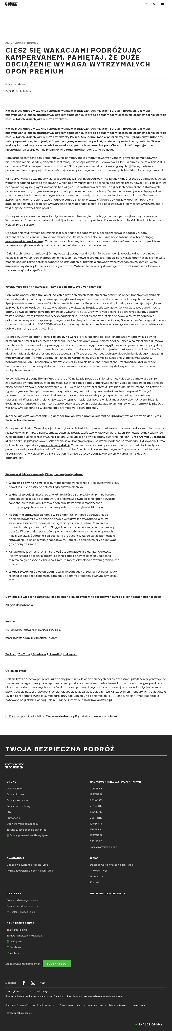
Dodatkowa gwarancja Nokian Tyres (27, 864)
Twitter (10, 654)
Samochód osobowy (18, 806)
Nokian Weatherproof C (54, 378)
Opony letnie (14, 788)
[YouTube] (42, 983)
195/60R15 (96, 823)
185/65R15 (96, 811)
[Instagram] (33, 983)
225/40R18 (96, 800)
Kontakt (94, 882)
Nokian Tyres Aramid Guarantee (142, 436)
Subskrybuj (57, 963)
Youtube (15, 953)
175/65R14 (96, 829)
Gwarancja (16, 858)
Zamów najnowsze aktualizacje (24, 935)
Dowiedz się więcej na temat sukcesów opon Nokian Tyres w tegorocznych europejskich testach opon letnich (83, 596)
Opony (12, 781)
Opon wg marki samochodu (22, 823)
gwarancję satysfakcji (54, 445)
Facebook (39, 654)
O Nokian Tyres (99, 870)
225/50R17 (96, 841)
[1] (129, 166)
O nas (94, 858)
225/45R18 (96, 817)
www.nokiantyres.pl (97, 700)
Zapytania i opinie (17, 929)
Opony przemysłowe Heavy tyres (29, 835)
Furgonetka (13, 817)
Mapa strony (139, 1005)
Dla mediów (96, 876)
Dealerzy (14, 893)
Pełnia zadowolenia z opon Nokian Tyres (30, 870)
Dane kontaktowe (21, 923)
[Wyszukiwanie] (154, 4)
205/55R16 (96, 788)
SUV (9, 812)
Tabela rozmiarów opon (103, 847)
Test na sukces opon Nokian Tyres (26, 829)
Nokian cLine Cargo (64, 336)
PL (146, 4)
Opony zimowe (15, 794)
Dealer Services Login (22, 911)
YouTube (24, 654)
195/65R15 (96, 794)
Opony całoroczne (17, 800)
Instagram (70, 654)
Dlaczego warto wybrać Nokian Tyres (111, 864)
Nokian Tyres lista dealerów (22, 906)
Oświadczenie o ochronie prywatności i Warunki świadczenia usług (93, 1005)
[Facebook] (23, 983)
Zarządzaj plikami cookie (19, 1013)
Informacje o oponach (108, 893)
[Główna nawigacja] (163, 4)
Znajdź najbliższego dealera (22, 900)
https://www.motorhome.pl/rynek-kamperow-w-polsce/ (77, 716)
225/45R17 (96, 806)
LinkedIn (55, 654)
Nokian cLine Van (50, 295)
